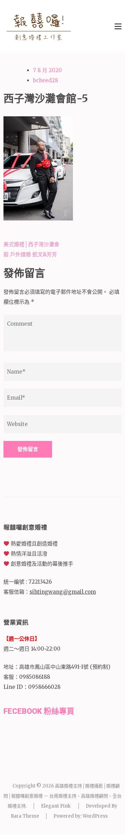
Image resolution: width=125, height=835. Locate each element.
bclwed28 (45, 80)
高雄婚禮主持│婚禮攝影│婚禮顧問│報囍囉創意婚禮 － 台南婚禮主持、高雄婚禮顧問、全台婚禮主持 (62, 796)
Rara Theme (25, 816)
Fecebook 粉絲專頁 (38, 711)
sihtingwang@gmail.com (63, 591)
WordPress (95, 816)
